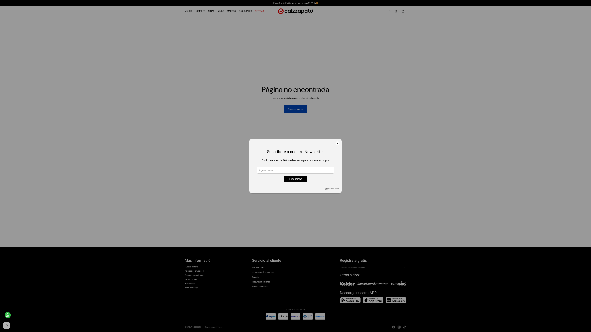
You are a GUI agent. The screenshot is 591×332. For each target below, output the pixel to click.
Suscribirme (295, 179)
